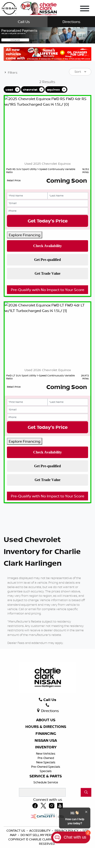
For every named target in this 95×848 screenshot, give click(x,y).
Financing (46, 734)
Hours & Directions (45, 727)
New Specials (45, 762)
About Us (45, 720)
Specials (46, 771)
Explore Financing (24, 234)
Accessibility (40, 830)
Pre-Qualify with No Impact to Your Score (47, 289)
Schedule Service (45, 782)
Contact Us (16, 830)
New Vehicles (45, 753)
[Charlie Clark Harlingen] (29, 7)
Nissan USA (46, 740)
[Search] (86, 792)
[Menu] (85, 9)
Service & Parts (46, 776)
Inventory (45, 747)
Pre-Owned (46, 758)
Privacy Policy (67, 830)
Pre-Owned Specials (45, 766)
